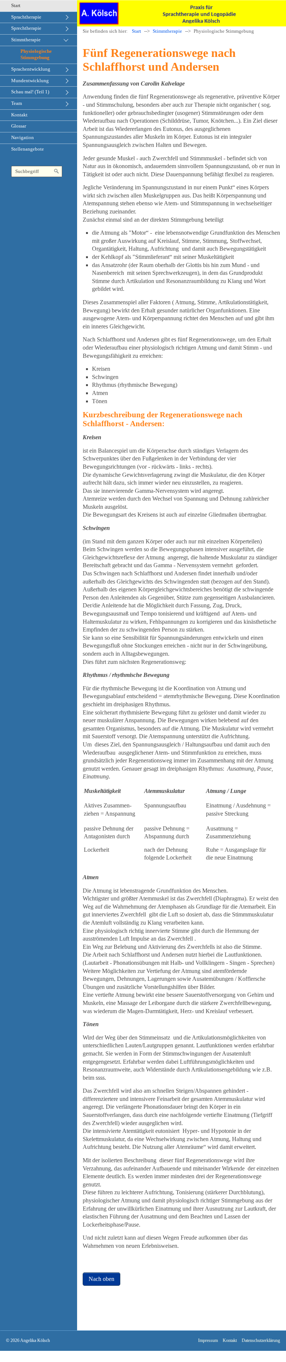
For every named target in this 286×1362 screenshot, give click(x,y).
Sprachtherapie (26, 17)
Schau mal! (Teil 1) (30, 91)
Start (15, 5)
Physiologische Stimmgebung (36, 55)
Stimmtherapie (26, 39)
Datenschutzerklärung (261, 1340)
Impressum (208, 1340)
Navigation (22, 137)
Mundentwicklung (30, 80)
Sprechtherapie (26, 28)
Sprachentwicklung (30, 69)
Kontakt (19, 115)
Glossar (18, 126)
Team (16, 103)
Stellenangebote (27, 149)
